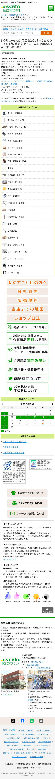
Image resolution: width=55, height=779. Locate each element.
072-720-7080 (37, 662)
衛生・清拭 (31, 749)
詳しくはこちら (9, 559)
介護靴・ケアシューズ (44, 730)
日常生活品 (42, 749)
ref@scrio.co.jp (44, 667)
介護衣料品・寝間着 (16, 749)
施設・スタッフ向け (23, 753)
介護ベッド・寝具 (28, 742)
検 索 (46, 33)
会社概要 (9, 764)
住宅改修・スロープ (11, 742)
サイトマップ (36, 768)
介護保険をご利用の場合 (14, 452)
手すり (45, 738)
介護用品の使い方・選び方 (14, 441)
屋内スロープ (31, 29)
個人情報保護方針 (44, 764)
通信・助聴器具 (12, 745)
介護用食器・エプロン (30, 745)
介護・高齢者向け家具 (32, 738)
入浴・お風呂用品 (27, 734)
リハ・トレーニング (19, 757)
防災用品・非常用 (36, 757)
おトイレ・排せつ (43, 734)
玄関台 (6, 29)
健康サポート (8, 753)
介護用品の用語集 (11, 447)
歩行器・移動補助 (9, 730)
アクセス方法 (6, 694)
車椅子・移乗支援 (11, 734)
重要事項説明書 (22, 768)
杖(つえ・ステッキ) (26, 730)
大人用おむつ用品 (13, 738)
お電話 (30, 699)
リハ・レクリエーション (43, 753)
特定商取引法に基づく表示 (25, 764)
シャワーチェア (17, 29)
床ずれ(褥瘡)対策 (44, 742)
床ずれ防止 (43, 29)
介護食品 (44, 745)
